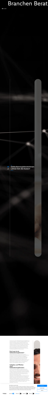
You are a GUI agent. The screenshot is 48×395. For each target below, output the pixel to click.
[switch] (20, 393)
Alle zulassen (42, 385)
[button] (20, 4)
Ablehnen (42, 390)
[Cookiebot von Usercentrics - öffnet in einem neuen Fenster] (4, 393)
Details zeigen (37, 393)
